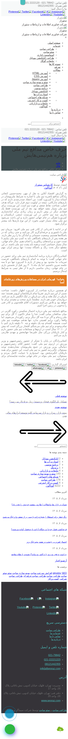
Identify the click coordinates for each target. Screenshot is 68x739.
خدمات (56, 46)
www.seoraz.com (50, 700)
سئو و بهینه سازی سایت (35, 82)
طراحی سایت (47, 49)
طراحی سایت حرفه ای (34, 576)
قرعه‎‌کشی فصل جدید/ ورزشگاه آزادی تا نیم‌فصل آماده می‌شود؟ (39, 529)
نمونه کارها (54, 64)
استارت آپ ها (41, 94)
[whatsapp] (10, 729)
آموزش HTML (40, 73)
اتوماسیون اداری (45, 55)
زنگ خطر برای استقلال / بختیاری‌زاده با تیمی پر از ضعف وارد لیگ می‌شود (35, 517)
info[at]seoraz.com (50, 668)
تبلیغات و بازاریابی (38, 103)
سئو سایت (48, 52)
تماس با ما (54, 112)
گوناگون (43, 106)
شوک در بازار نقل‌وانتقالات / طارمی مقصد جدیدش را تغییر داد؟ (39, 504)
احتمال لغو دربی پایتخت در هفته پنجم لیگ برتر (47, 542)
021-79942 (54, 655)
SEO (64, 573)
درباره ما (55, 109)
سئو (10, 573)
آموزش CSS (41, 76)
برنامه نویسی (41, 88)
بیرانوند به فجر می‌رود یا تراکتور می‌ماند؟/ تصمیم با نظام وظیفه (39, 554)
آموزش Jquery (40, 79)
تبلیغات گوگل (47, 61)
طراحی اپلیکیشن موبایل (41, 58)
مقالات (56, 70)
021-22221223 (52, 659)
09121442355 (52, 664)
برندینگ (54, 467)
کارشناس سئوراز (44, 184)
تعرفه (57, 67)
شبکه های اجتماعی (38, 97)
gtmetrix (57, 573)
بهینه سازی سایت (21, 573)
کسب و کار (53, 578)
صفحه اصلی (54, 43)
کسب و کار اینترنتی (38, 100)
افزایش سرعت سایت (41, 573)
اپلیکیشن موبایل (39, 91)
